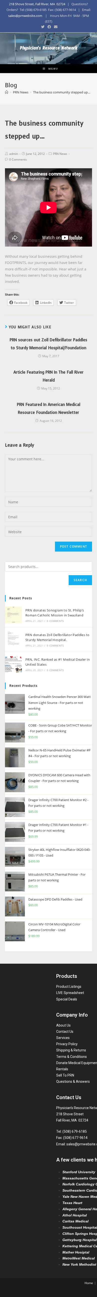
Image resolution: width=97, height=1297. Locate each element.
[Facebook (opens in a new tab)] (49, 27)
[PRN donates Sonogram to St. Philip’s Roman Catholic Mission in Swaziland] (13, 614)
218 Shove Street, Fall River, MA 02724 (37, 4)
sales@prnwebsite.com (25, 15)
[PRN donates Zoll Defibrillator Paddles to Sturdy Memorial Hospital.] (13, 639)
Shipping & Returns (71, 1050)
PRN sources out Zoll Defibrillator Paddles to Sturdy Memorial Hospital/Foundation (48, 343)
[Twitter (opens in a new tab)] (43, 27)
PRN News (60, 154)
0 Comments (18, 159)
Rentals (62, 1069)
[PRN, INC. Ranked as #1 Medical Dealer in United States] (13, 664)
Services (63, 1038)
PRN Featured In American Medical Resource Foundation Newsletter (48, 408)
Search (80, 580)
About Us (63, 1025)
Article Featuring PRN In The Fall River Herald (48, 376)
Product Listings (68, 987)
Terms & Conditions (71, 1057)
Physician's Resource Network (48, 49)
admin (13, 154)
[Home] (6, 92)
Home (89, 1283)
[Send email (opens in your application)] (54, 27)
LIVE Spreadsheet (70, 993)
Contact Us (64, 1032)
